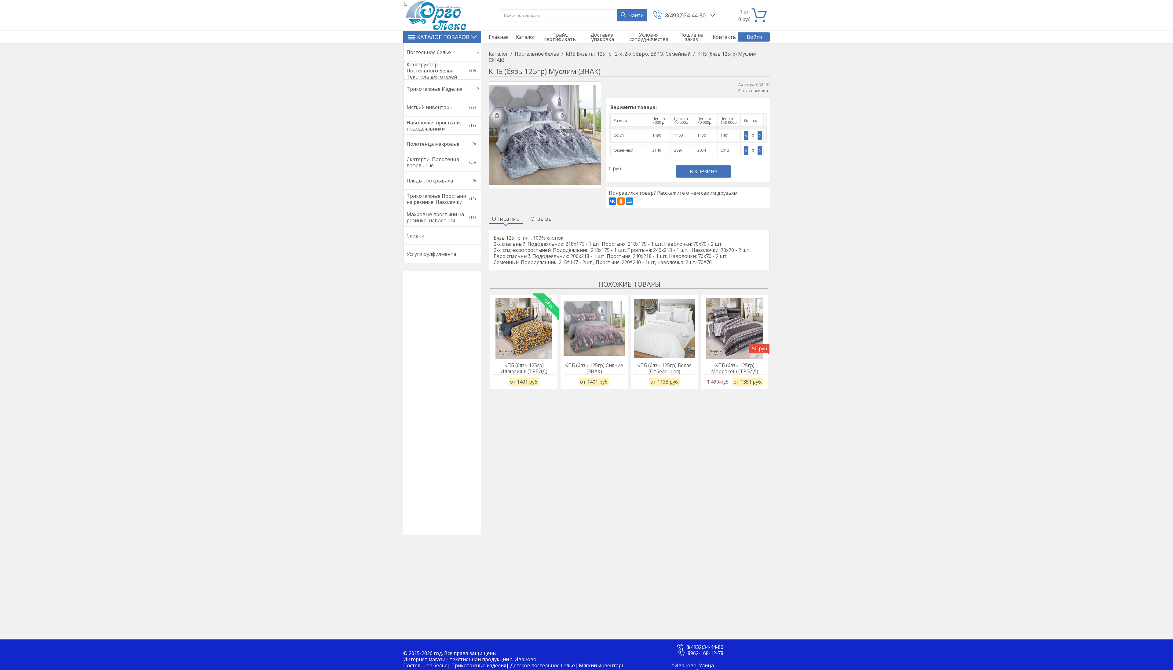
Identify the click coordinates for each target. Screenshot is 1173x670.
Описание (506, 218)
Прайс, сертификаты (560, 36)
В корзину (704, 171)
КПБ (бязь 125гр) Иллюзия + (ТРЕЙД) (523, 368)
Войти (754, 37)
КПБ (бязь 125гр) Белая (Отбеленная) (664, 368)
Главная (498, 37)
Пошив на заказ (691, 36)
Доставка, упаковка (602, 36)
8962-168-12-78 (705, 653)
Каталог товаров (443, 37)
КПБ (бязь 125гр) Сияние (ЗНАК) (594, 368)
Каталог (525, 37)
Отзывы (541, 218)
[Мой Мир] (629, 201)
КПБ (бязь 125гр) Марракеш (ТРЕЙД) (734, 368)
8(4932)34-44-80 (686, 15)
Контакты (724, 37)
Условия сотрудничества (649, 36)
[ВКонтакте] (612, 201)
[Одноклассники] (621, 201)
